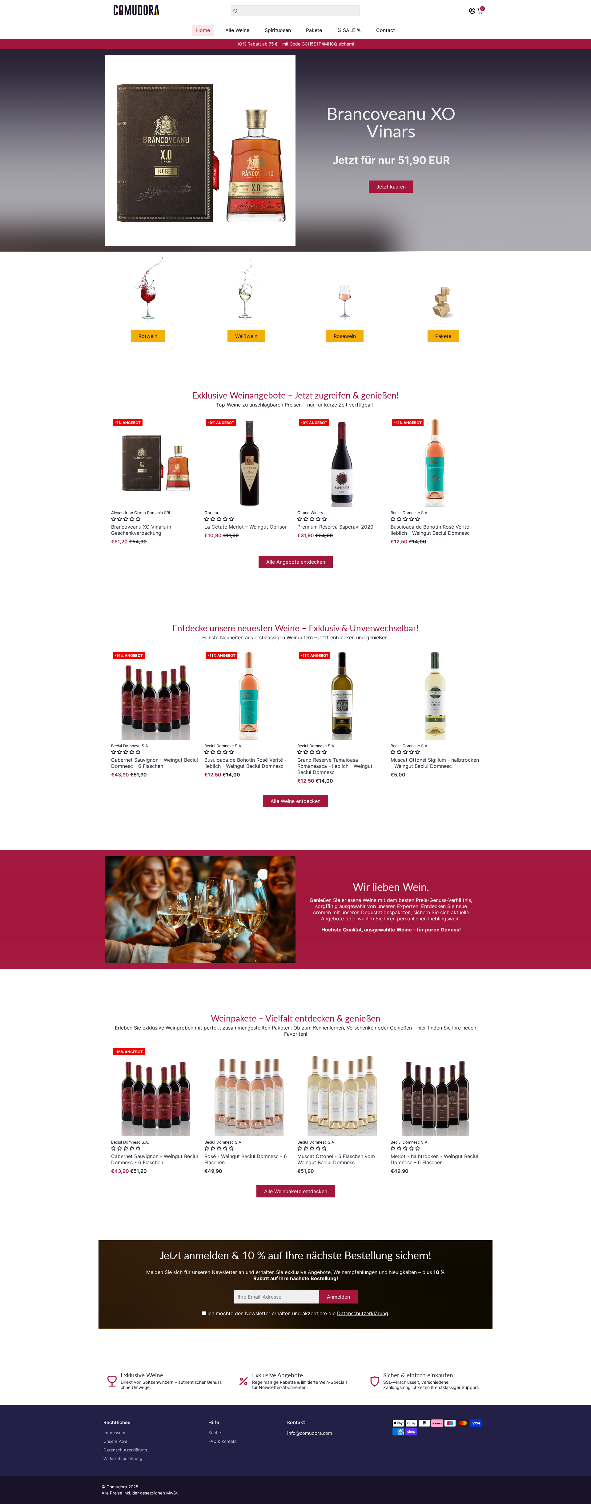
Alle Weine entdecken (295, 801)
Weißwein (246, 336)
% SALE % (349, 30)
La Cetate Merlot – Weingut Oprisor (245, 527)
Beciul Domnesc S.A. (410, 512)
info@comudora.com (309, 1433)
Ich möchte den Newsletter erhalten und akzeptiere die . (297, 1313)
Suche (214, 1432)
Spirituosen (278, 30)
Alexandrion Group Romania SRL (141, 512)
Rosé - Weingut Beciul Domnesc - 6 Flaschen (245, 1159)
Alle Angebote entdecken (295, 562)
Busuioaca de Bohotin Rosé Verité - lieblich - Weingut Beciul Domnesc (432, 530)
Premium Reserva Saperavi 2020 (335, 527)
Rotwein (148, 336)
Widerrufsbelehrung (122, 1458)
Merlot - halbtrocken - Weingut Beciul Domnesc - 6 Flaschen (434, 1159)
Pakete (314, 30)
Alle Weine (237, 30)
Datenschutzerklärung (362, 1313)
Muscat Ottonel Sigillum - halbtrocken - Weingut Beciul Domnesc (435, 763)
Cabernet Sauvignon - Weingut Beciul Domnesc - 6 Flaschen (154, 763)
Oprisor (211, 512)
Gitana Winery (310, 512)
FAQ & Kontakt (222, 1441)
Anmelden (338, 1297)
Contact (385, 30)
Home (203, 30)
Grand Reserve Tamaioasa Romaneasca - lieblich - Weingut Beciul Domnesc (334, 766)
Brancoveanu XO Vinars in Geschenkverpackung (141, 530)
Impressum (114, 1432)
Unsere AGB (115, 1441)
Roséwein (345, 336)
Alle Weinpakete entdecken (295, 1191)
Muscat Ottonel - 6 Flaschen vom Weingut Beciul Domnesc (336, 1159)
